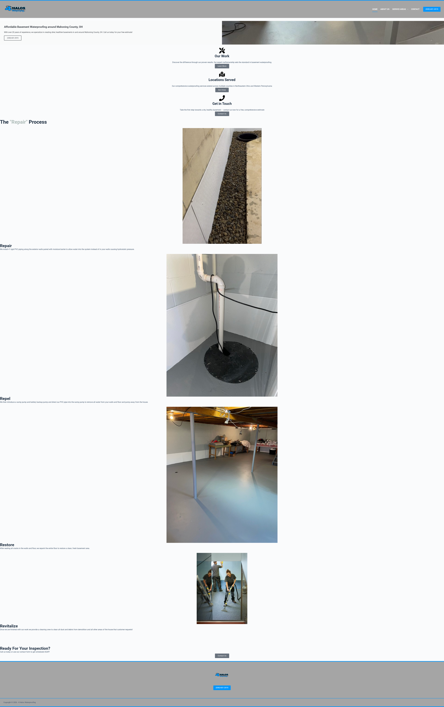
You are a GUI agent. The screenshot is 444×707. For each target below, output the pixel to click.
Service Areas (399, 9)
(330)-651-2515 (432, 9)
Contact (415, 9)
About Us (384, 9)
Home (375, 9)
